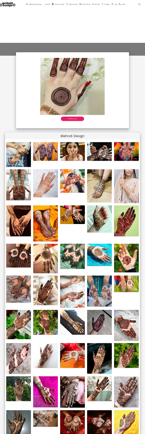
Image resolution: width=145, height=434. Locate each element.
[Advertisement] (72, 24)
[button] (139, 4)
